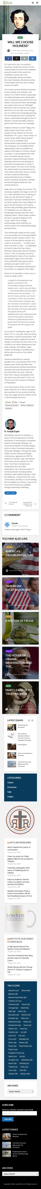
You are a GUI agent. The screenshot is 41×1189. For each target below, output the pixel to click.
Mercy (12, 1042)
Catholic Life (15, 1001)
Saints (13, 1056)
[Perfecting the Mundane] (11, 727)
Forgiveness (15, 1025)
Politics (9, 581)
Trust (12, 1070)
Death (25, 1008)
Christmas (14, 1004)
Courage (13, 1008)
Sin (22, 1056)
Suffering (24, 1063)
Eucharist (13, 1018)
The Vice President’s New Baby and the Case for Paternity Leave (20, 958)
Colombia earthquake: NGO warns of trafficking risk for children (18, 870)
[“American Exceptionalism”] (20, 593)
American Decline (11, 405)
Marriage (24, 1039)
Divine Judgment (27, 405)
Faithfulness (15, 1022)
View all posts (10, 493)
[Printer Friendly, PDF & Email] (15, 402)
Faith (20, 37)
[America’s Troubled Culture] (20, 559)
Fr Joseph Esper (15, 50)
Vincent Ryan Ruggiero (16, 570)
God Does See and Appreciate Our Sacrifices (24, 764)
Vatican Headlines (20, 842)
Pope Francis (25, 1046)
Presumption (22, 745)
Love (12, 1039)
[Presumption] (11, 747)
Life (22, 1035)
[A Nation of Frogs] (20, 628)
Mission (23, 1042)
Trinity (24, 1067)
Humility (13, 1032)
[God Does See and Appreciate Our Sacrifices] (11, 764)
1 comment (25, 53)
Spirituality (26, 1060)
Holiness (8, 408)
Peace (12, 1046)
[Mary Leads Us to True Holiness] (20, 697)
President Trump (16, 1053)
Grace (27, 1025)
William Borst (13, 640)
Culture (9, 547)
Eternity (26, 1015)
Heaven (13, 1029)
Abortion (14, 990)
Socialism (13, 1060)
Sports (13, 1063)
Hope (23, 1029)
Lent (12, 1035)
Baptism (13, 994)
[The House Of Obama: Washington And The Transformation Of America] (20, 663)
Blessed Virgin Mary (17, 997)
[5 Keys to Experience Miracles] (11, 755)
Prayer (13, 1049)
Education (14, 1015)
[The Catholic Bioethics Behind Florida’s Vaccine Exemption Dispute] (11, 736)
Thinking (13, 1067)
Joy (23, 1032)
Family (27, 1022)
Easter (22, 1011)
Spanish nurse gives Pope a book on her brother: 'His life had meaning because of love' (19, 893)
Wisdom (13, 1074)
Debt (12, 1011)
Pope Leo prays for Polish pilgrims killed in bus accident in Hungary (20, 858)
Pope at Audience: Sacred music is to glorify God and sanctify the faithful (18, 881)
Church (26, 1004)
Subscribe (7, 1119)
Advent (26, 990)
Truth (22, 1070)
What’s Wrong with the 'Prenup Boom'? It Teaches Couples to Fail (19, 969)
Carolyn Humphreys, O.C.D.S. (18, 709)
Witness (25, 1074)
